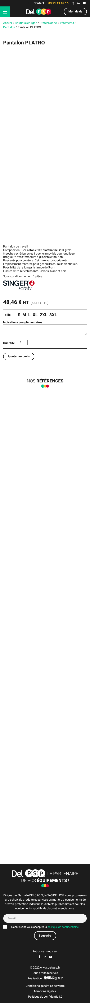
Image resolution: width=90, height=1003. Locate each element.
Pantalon (9, 27)
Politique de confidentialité (45, 996)
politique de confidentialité (63, 927)
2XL (43, 315)
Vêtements (67, 23)
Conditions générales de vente (45, 986)
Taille (7, 315)
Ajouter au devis (19, 356)
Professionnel (48, 23)
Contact (39, 3)
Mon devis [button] (75, 11)
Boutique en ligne (26, 23)
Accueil (7, 23)
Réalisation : (35, 978)
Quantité (9, 343)
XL (35, 315)
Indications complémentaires (22, 322)
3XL (53, 315)
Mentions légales (45, 991)
